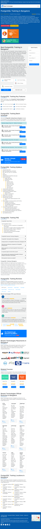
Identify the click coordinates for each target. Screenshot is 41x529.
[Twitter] (3, 525)
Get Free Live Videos (5, 25)
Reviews (21, 515)
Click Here (17, 335)
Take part (23, 159)
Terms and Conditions (17, 518)
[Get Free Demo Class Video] (21, 33)
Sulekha (15, 324)
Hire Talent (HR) (4, 516)
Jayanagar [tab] (22, 287)
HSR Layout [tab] (4, 291)
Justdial (4, 325)
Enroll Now (6, 89)
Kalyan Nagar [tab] (4, 289)
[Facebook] (1, 525)
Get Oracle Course (5, 386)
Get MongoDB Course (14, 386)
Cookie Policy (22, 518)
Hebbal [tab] (9, 291)
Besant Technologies (5, 285)
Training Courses (4, 515)
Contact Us (26, 515)
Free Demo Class (18, 89)
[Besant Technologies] (7, 6)
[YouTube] (9, 525)
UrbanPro (16, 325)
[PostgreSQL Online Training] (10, 40)
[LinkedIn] (7, 525)
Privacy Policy (26, 518)
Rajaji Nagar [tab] (16, 287)
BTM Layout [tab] (4, 287)
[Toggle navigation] (38, 6)
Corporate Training (11, 515)
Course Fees (22, 127)
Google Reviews (6, 324)
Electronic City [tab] (11, 289)
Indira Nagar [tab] (18, 289)
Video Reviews (12, 285)
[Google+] (5, 525)
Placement (18, 515)
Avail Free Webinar (14, 25)
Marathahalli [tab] (10, 287)
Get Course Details (22, 386)
